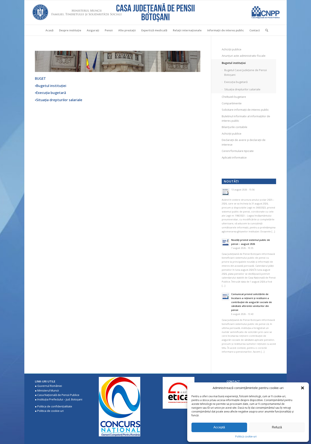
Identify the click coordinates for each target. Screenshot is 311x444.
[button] (302, 388)
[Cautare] (265, 30)
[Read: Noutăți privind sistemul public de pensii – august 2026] (225, 242)
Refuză (277, 427)
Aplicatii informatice (234, 157)
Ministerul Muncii (48, 390)
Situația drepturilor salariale (242, 89)
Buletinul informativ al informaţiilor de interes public (246, 118)
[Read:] (225, 192)
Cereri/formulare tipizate (238, 151)
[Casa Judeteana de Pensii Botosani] (155, 12)
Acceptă (219, 427)
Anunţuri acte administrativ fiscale (244, 56)
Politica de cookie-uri (50, 411)
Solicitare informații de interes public (245, 110)
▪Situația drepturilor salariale (58, 100)
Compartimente (232, 103)
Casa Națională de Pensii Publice (58, 395)
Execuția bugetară (236, 82)
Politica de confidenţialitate (54, 406)
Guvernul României (49, 386)
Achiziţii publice (231, 49)
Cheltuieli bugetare (234, 97)
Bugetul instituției (234, 63)
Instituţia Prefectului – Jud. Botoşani (59, 399)
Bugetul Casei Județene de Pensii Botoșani (245, 72)
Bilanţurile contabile (234, 127)
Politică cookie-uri (246, 436)
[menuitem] (49, 30)
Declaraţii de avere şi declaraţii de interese (244, 142)
